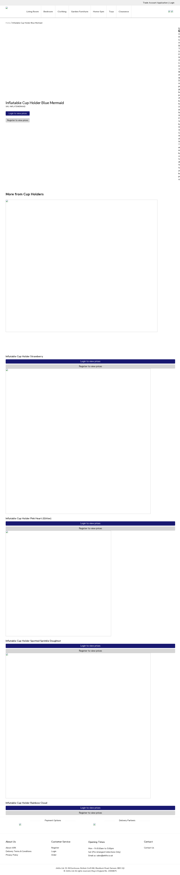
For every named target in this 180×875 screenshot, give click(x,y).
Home (8, 23)
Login (171, 2)
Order (53, 855)
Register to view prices (17, 120)
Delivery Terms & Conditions (18, 851)
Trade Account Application (155, 2)
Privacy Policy (12, 855)
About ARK (11, 847)
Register (55, 847)
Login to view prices (18, 113)
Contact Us (149, 847)
